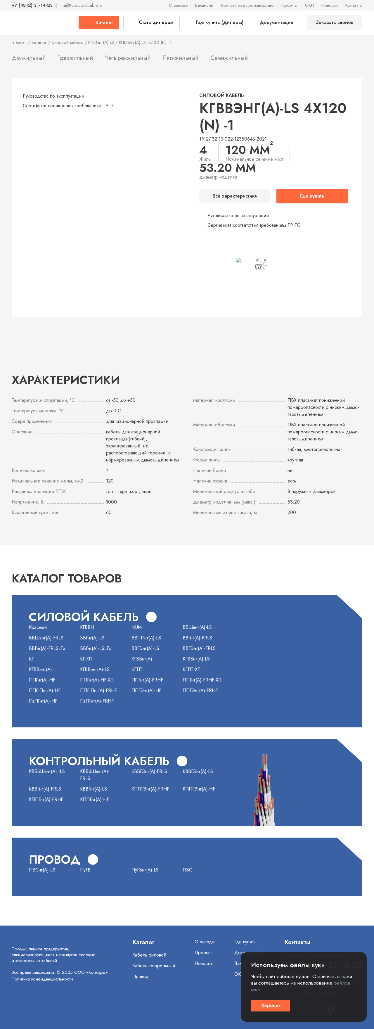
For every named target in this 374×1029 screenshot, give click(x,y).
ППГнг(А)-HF (42, 680)
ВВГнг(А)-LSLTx (95, 648)
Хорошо (270, 1005)
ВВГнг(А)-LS (92, 637)
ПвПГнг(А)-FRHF (97, 701)
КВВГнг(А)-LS (93, 789)
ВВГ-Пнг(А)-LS (146, 637)
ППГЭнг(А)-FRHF (200, 690)
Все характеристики (234, 196)
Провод (140, 976)
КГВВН (87, 627)
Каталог (39, 42)
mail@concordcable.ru (81, 5)
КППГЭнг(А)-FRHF (150, 789)
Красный (38, 627)
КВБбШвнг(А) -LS (47, 771)
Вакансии (204, 5)
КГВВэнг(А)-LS (101, 42)
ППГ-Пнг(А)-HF (44, 690)
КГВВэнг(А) (40, 669)
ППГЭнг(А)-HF (146, 690)
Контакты (353, 5)
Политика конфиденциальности (42, 979)
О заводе (178, 5)
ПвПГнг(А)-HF (43, 701)
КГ (31, 659)
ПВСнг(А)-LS (42, 870)
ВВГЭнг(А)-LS (145, 648)
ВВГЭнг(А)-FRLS (199, 648)
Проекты (289, 5)
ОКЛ (309, 5)
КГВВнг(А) (141, 659)
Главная (19, 42)
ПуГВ (85, 870)
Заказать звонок (335, 22)
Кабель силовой (149, 954)
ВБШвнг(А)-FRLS (46, 637)
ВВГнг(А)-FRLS (197, 637)
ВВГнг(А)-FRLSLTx (47, 648)
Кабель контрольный (153, 965)
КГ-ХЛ (86, 659)
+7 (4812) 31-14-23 (32, 5)
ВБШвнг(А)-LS (197, 627)
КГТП (136, 669)
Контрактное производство (247, 5)
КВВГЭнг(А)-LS (198, 771)
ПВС (187, 870)
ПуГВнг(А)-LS (145, 870)
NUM (136, 627)
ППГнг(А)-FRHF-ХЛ (202, 680)
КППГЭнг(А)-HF (199, 789)
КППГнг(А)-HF (94, 799)
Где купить (312, 196)
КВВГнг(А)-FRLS (45, 789)
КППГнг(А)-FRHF (46, 799)
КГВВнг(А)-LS (196, 659)
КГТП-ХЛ (191, 669)
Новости (329, 5)
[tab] (29, 59)
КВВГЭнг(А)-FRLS (149, 771)
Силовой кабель (67, 42)
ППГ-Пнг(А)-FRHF (98, 690)
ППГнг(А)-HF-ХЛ (96, 680)
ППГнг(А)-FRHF (147, 680)
